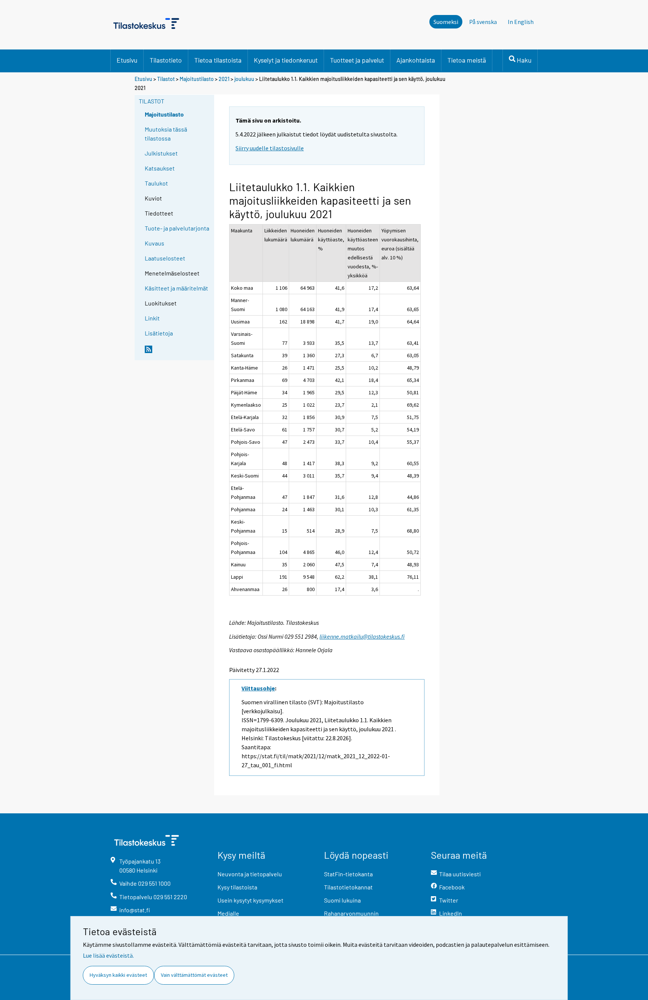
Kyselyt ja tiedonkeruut (286, 60)
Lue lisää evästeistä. (108, 955)
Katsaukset (160, 168)
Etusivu (127, 60)
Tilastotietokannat (348, 887)
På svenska (483, 21)
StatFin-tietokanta (348, 873)
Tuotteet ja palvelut (357, 60)
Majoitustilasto (197, 79)
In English (521, 21)
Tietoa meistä (466, 60)
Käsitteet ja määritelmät (176, 288)
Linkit (152, 318)
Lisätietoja (159, 333)
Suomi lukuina (342, 900)
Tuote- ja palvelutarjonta (177, 228)
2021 (224, 79)
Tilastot (166, 79)
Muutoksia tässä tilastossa (166, 134)
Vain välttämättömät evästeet (194, 975)
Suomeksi (446, 21)
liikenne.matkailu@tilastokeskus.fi (362, 636)
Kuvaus (154, 243)
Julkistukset (161, 153)
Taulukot (156, 183)
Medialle (228, 913)
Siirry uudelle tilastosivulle (270, 148)
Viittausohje (258, 688)
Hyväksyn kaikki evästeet (118, 975)
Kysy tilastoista (237, 887)
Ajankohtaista (415, 60)
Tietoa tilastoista (218, 60)
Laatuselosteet (165, 258)
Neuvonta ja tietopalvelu (250, 873)
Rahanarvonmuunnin (351, 913)
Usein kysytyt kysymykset (251, 900)
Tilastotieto (166, 60)
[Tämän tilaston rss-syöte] (178, 352)
